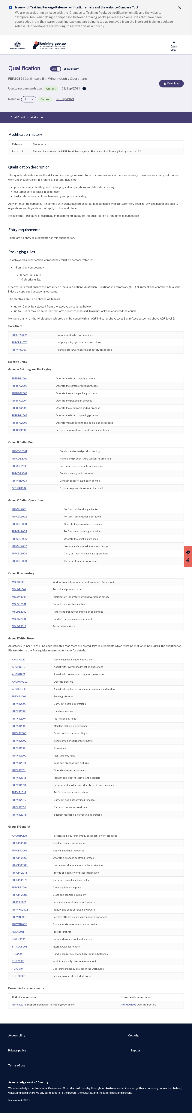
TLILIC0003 (18, 976)
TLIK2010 (17, 968)
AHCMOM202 (20, 681)
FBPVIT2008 (19, 748)
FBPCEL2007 (19, 546)
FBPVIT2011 (19, 770)
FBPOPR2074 (20, 880)
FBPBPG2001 (19, 378)
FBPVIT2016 (19, 807)
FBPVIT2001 (19, 696)
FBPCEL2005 (19, 531)
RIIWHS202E (19, 939)
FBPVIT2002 (19, 703)
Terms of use (17, 1065)
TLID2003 (17, 954)
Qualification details (27, 117)
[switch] (55, 68)
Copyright (134, 1035)
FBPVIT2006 (19, 733)
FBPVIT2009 (19, 755)
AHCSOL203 (19, 689)
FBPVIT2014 (19, 792)
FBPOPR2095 (20, 894)
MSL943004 (19, 597)
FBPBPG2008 (19, 430)
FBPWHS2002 (20, 909)
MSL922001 (19, 589)
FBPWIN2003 (19, 480)
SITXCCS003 (19, 946)
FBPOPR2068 (20, 858)
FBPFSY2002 (19, 335)
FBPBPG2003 (19, 393)
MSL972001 (19, 619)
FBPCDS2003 (19, 466)
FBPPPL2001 (19, 902)
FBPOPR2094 (20, 887)
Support (135, 1050)
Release (14, 99)
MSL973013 (19, 626)
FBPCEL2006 (19, 539)
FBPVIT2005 (19, 726)
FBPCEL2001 (19, 509)
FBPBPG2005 (19, 408)
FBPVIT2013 (19, 785)
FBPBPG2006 (19, 415)
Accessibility (16, 1035)
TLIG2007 (18, 961)
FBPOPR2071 (19, 872)
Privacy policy (17, 1050)
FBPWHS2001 (20, 349)
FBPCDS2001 (19, 451)
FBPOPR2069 (20, 865)
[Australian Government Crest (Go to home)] (18, 45)
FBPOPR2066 (20, 850)
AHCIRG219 (18, 667)
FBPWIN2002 (19, 924)
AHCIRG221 (18, 674)
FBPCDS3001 (19, 473)
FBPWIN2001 (19, 917)
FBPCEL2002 (19, 516)
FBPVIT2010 (19, 763)
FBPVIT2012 (19, 777)
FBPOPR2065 (20, 843)
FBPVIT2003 (19, 711)
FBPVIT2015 (19, 800)
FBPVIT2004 (19, 718)
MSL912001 (19, 582)
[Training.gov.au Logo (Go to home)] (47, 45)
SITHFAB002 (19, 488)
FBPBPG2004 (19, 400)
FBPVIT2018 (19, 814)
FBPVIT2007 (19, 740)
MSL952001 (19, 604)
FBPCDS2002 (19, 458)
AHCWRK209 (19, 835)
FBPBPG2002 (19, 385)
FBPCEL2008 (19, 553)
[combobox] (28, 99)
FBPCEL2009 (19, 561)
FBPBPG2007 (19, 422)
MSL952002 (19, 611)
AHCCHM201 (19, 659)
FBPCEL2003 (19, 524)
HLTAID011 (18, 931)
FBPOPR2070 (19, 342)
